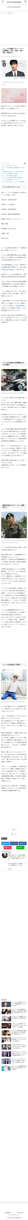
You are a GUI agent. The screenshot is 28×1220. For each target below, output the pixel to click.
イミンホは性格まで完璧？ (10, 173)
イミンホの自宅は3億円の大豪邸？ (13, 177)
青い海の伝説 (20, 305)
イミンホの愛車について (10, 179)
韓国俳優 (5, 838)
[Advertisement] (14, 29)
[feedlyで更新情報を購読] (9, 869)
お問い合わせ (20, 1212)
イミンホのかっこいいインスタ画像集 (13, 181)
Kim (9, 853)
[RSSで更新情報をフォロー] (11, 869)
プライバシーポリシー (14, 1215)
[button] (25, 561)
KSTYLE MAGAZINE (14, 2)
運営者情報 (7, 1212)
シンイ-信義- (9, 303)
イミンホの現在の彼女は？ (10, 175)
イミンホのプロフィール (10, 165)
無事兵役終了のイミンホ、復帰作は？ (13, 171)
